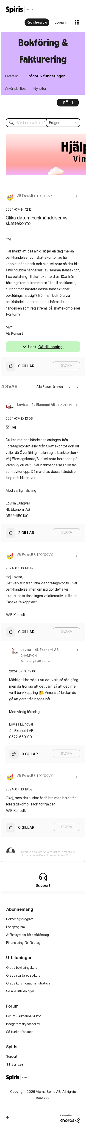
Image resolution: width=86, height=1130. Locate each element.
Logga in (61, 22)
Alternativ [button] (67, 104)
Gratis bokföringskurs (21, 967)
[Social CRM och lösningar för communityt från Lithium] (70, 1119)
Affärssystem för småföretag (27, 935)
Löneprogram (15, 927)
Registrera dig (37, 22)
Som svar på (37, 661)
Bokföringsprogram (19, 919)
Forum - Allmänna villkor (23, 1016)
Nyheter (39, 88)
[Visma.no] (19, 9)
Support (11, 1056)
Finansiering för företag (23, 943)
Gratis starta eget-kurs (23, 975)
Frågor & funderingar (45, 76)
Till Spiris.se (14, 1064)
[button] (76, 196)
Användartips (15, 88)
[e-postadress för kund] (77, 386)
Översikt (12, 76)
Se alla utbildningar (20, 991)
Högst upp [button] (7, 1117)
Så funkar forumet (19, 1032)
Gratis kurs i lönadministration (28, 983)
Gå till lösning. (51, 346)
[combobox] (43, 122)
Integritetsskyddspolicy (23, 1024)
